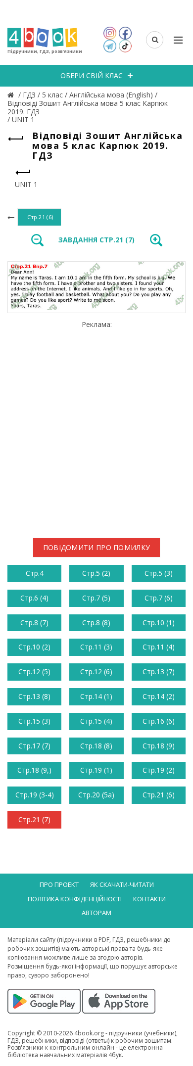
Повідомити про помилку (96, 547)
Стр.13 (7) (159, 671)
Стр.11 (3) (96, 646)
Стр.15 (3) (34, 721)
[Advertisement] (96, 425)
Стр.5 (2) (96, 573)
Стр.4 (35, 573)
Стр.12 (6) (96, 671)
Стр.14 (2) (159, 696)
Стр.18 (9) (159, 745)
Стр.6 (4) (34, 598)
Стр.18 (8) (96, 745)
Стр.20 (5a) (96, 794)
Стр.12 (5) (34, 671)
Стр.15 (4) (96, 721)
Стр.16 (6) (159, 721)
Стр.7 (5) (96, 598)
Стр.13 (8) (34, 696)
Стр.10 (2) (34, 646)
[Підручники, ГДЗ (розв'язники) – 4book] (11, 94)
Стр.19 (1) (96, 770)
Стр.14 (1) (96, 696)
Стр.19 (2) (159, 770)
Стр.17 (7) (34, 745)
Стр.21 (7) (34, 819)
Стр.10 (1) (159, 622)
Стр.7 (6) (159, 598)
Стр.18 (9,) (34, 770)
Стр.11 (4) (159, 646)
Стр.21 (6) (159, 794)
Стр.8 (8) (96, 622)
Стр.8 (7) (34, 622)
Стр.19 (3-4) (34, 794)
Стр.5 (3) (159, 573)
